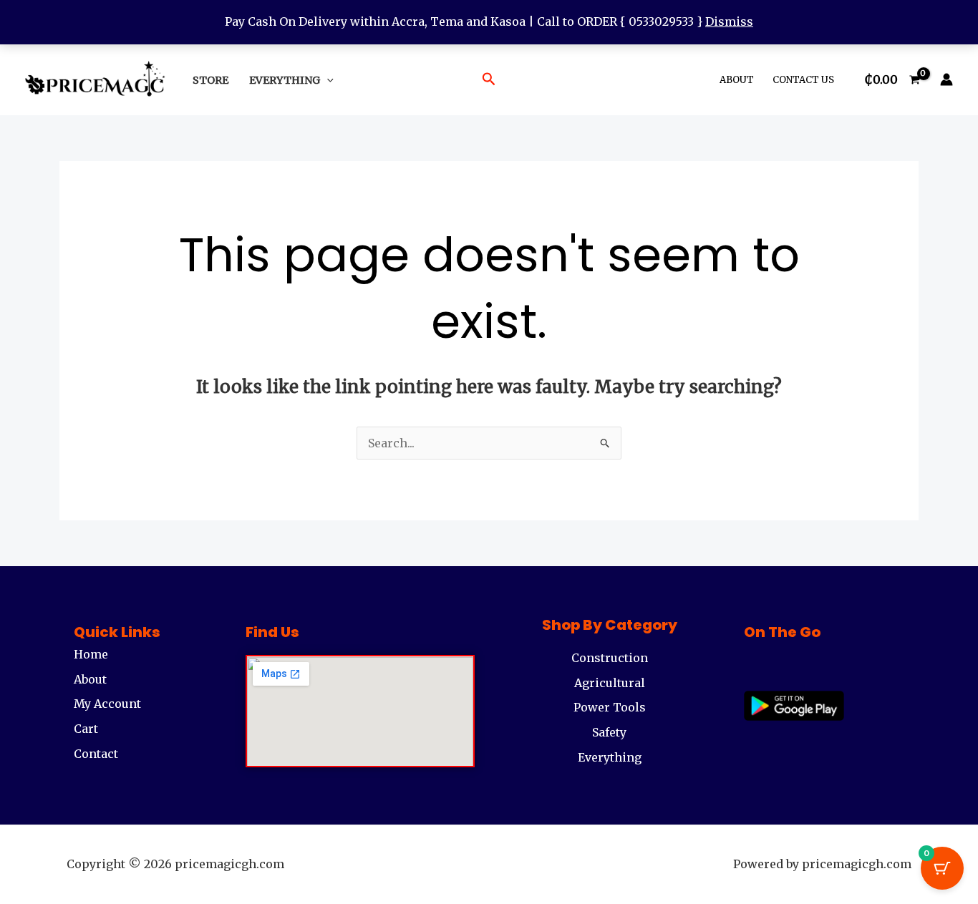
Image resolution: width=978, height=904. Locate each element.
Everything (284, 80)
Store (210, 80)
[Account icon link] (946, 79)
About (737, 80)
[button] (327, 80)
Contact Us (803, 80)
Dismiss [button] (729, 21)
